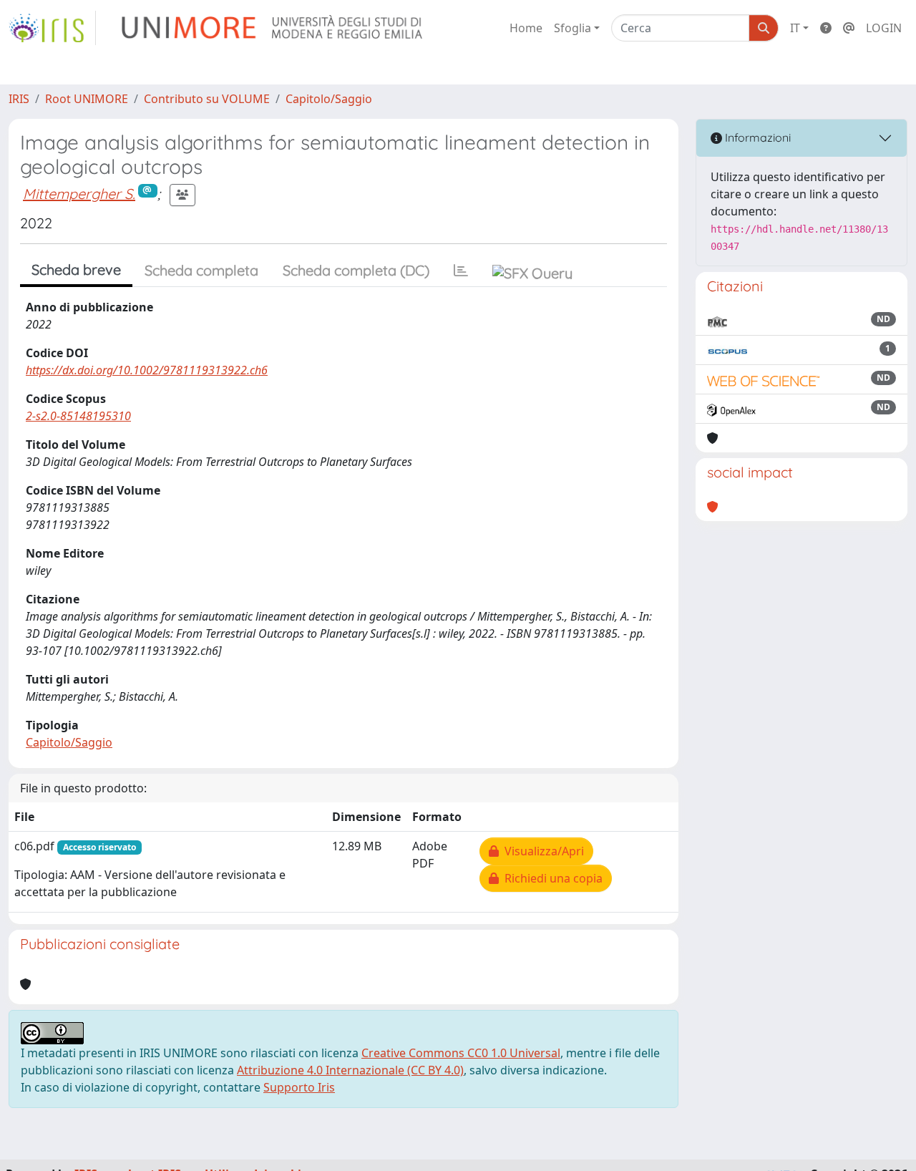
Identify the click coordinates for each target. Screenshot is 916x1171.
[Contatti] (848, 28)
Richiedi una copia (551, 878)
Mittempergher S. (79, 194)
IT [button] (795, 28)
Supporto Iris (299, 1087)
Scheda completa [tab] (201, 270)
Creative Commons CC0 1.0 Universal (460, 1053)
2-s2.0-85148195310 (78, 416)
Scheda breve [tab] (76, 269)
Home (526, 28)
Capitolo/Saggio (329, 99)
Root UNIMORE (86, 99)
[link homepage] (52, 28)
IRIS (19, 99)
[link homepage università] (273, 28)
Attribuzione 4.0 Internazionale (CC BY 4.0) (350, 1070)
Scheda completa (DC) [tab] (356, 270)
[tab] (461, 271)
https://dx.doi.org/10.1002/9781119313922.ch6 (147, 370)
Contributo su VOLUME (207, 99)
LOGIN (884, 28)
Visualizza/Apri (541, 851)
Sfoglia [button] (572, 28)
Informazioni (756, 137)
